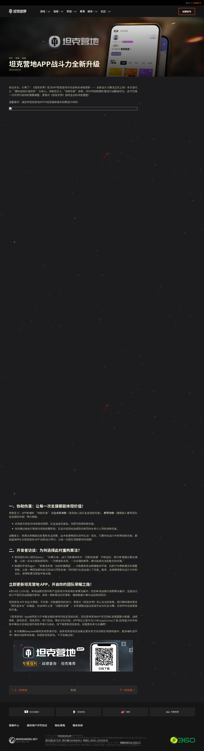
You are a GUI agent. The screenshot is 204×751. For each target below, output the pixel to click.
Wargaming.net (64, 735)
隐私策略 (60, 725)
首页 (11, 58)
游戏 (42, 11)
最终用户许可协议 (37, 725)
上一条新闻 (20, 690)
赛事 (82, 11)
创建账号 (197, 2)
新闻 (17, 58)
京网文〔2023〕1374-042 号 (95, 740)
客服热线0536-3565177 (130, 742)
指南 (55, 11)
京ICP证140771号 (53, 740)
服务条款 (78, 725)
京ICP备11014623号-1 (72, 740)
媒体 (90, 11)
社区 (103, 11)
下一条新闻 (125, 690)
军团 (69, 11)
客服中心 (14, 725)
